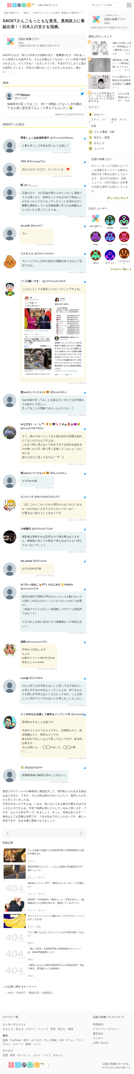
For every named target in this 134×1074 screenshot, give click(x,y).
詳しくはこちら (116, 197)
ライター (98, 1038)
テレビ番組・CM (104, 131)
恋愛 (114, 53)
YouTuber (15, 1040)
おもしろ (99, 143)
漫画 (5, 1040)
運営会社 (98, 1033)
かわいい (32, 861)
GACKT (20, 992)
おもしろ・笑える (36, 877)
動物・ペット (33, 1044)
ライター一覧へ (119, 269)
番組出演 (34, 992)
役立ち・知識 (34, 926)
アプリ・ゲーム (116, 86)
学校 (53, 1029)
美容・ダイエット (118, 121)
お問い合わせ (101, 1042)
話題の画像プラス (28, 39)
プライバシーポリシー (106, 1029)
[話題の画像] (19, 5)
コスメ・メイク (97, 121)
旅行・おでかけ (32, 1040)
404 (10, 992)
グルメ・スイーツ (13, 1044)
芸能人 (31, 943)
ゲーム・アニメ (75, 1040)
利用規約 (98, 1024)
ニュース (116, 70)
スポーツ (30, 1029)
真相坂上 (48, 992)
